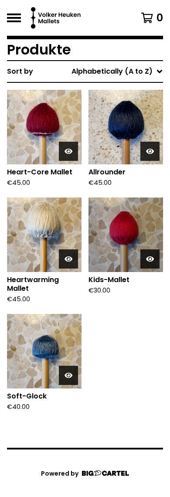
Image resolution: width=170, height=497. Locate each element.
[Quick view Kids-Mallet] (150, 259)
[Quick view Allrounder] (150, 151)
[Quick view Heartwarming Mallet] (68, 259)
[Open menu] (14, 18)
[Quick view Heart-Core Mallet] (68, 151)
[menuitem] (85, 71)
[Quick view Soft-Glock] (68, 375)
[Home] (75, 18)
